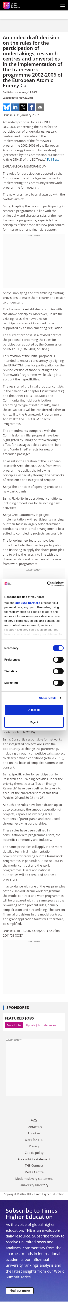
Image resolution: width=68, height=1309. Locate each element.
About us (34, 1133)
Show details (47, 698)
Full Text (53, 159)
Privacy (34, 1146)
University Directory (34, 1185)
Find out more (19, 1291)
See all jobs (14, 1025)
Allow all (34, 709)
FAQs (34, 1120)
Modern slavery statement (34, 1179)
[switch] (58, 660)
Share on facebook (31, 107)
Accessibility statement (34, 1159)
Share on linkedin (15, 107)
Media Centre (34, 1172)
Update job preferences (41, 1025)
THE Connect (34, 1166)
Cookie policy (34, 1153)
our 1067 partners (27, 602)
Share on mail (40, 107)
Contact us (34, 1127)
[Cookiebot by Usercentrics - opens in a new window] (48, 583)
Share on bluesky (6, 107)
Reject (34, 722)
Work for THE (34, 1140)
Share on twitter (23, 107)
